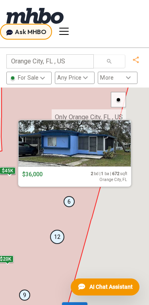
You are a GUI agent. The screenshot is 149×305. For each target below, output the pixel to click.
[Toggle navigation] (64, 31)
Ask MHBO (30, 32)
